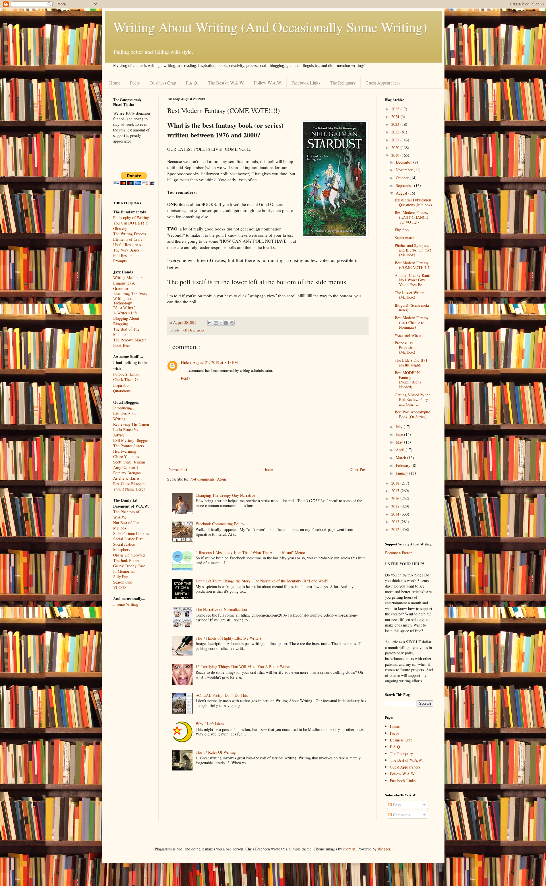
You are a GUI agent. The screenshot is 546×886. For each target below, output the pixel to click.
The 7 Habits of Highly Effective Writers (228, 638)
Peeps (135, 83)
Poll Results (122, 255)
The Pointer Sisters (128, 445)
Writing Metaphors (128, 277)
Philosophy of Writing (131, 217)
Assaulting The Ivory (130, 293)
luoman (349, 849)
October (403, 177)
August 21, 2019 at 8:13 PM (215, 362)
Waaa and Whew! (409, 335)
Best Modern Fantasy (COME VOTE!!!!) (413, 265)
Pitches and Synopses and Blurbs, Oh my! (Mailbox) (413, 250)
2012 (395, 529)
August (402, 193)
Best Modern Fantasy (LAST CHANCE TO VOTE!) (412, 217)
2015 (395, 506)
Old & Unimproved (129, 555)
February (403, 465)
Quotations (122, 390)
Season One (122, 582)
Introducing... (124, 408)
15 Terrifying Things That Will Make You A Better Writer (243, 666)
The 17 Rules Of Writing (216, 752)
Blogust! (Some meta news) (412, 307)
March (401, 457)
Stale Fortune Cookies (131, 533)
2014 (395, 514)
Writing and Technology (122, 300)
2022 (395, 132)
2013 (395, 521)
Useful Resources (127, 244)
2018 (395, 483)
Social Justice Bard (128, 538)
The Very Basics (126, 250)
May (400, 442)
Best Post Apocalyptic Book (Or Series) (412, 414)
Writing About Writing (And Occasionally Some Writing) (270, 27)
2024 (395, 116)
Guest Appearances (382, 83)
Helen (186, 362)
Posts (396, 804)
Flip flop (402, 229)
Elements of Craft (127, 239)
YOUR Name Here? (129, 489)
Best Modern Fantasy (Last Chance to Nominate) (412, 322)
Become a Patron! (399, 552)
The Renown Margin (129, 340)
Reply (185, 378)
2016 (395, 498)
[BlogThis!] (215, 323)
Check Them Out (127, 379)
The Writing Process (129, 233)
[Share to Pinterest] (232, 323)
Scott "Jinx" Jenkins (129, 462)
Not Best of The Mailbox (126, 525)
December (404, 162)
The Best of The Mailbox (126, 331)
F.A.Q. (192, 83)
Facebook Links (305, 83)
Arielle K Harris (126, 478)
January (402, 473)
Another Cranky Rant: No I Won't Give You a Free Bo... (412, 280)
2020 (395, 147)
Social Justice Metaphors (124, 546)
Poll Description (193, 330)
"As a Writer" (124, 308)
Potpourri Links (126, 374)
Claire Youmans (126, 456)
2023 (395, 124)
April (401, 449)
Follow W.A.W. (268, 83)
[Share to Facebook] (226, 323)
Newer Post (178, 469)
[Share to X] (221, 323)
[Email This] (210, 323)
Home (114, 83)
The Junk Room (126, 560)
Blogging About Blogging (126, 321)
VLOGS (120, 587)
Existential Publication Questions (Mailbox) (413, 202)
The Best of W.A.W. (226, 83)
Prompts (120, 260)
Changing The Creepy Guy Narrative (225, 495)
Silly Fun (120, 576)
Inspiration (122, 385)
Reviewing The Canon (131, 424)
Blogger (384, 849)
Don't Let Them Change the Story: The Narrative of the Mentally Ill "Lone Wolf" (262, 581)
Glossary (120, 228)
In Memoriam (124, 571)
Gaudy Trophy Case (129, 565)
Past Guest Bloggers (129, 483)
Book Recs (121, 345)
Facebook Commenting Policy (220, 523)
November (405, 169)
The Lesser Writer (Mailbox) (409, 295)
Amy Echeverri (125, 467)
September (405, 185)
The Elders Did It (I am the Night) (411, 362)
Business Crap (163, 83)
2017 (395, 490)
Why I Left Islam (210, 723)
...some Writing (125, 604)
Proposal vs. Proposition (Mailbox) (406, 347)
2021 (395, 140)
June (400, 434)
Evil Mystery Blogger (130, 440)
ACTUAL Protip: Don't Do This (222, 695)
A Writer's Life (125, 313)
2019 (395, 155)
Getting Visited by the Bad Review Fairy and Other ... (412, 399)
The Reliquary (343, 83)
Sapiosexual (404, 237)
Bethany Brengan (127, 472)
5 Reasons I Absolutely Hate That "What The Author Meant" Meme (250, 552)
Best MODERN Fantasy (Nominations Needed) (408, 380)
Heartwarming (124, 451)
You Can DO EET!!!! (130, 223)
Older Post (358, 469)
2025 (395, 109)
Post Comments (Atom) (208, 479)
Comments (401, 814)
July (400, 426)
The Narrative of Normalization (221, 609)
